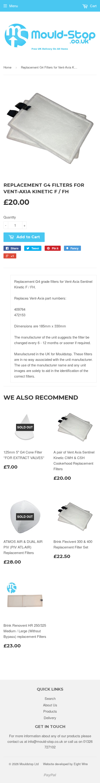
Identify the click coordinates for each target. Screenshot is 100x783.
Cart (93, 5)
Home (7, 67)
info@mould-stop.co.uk (45, 741)
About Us (50, 704)
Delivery (50, 717)
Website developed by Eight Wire (65, 764)
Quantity (9, 217)
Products (50, 711)
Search (50, 698)
